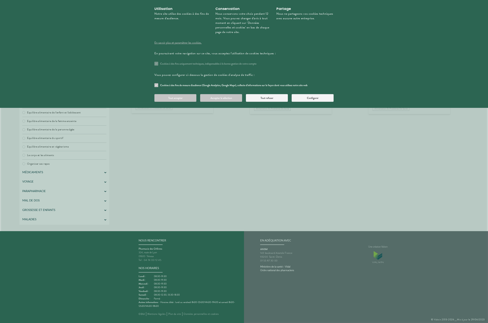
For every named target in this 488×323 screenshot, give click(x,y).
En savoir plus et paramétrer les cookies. (178, 42)
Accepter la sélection (221, 98)
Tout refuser (267, 98)
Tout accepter (175, 98)
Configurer (313, 98)
